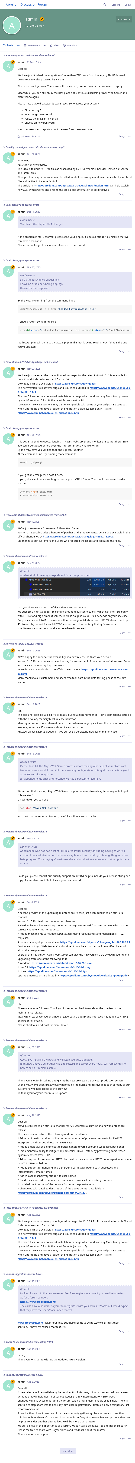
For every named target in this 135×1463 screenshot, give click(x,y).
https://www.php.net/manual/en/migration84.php (48, 413)
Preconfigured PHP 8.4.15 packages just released (32, 362)
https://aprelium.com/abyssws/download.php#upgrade (93, 975)
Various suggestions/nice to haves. (24, 1274)
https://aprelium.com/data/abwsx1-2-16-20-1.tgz (57, 971)
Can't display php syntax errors (22, 204)
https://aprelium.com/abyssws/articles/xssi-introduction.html (71, 185)
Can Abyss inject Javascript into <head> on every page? (35, 147)
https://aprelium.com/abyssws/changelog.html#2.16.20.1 (95, 942)
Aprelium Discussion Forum (26, 4)
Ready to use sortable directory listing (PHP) (29, 1342)
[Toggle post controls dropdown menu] (129, 136)
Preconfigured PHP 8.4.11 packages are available (32, 1207)
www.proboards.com (30, 1322)
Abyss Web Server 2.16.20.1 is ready (24, 643)
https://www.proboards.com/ (38, 1301)
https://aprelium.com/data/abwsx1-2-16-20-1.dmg (60, 967)
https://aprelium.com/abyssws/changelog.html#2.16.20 (51, 1192)
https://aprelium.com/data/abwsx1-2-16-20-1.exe (62, 963)
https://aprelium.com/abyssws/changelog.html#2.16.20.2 (78, 536)
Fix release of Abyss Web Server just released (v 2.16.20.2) (36, 515)
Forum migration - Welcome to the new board (30, 55)
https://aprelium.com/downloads (75, 383)
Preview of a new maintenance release (26, 556)
